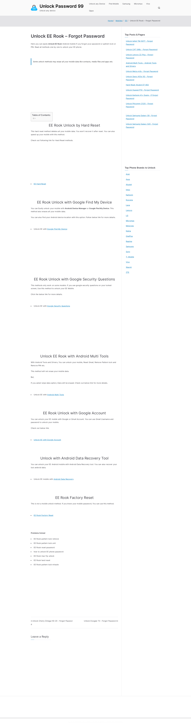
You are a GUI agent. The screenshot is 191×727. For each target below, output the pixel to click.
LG (127, 215)
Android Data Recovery (63, 479)
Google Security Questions (58, 306)
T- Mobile (130, 257)
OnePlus (129, 236)
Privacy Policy (103, 709)
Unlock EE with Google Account (47, 440)
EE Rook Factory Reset (43, 515)
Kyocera (129, 200)
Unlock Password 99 (62, 6)
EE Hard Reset (40, 184)
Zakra (109, 722)
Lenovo (129, 210)
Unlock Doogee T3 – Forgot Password (100, 621)
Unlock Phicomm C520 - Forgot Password (139, 105)
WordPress (119, 722)
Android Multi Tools (55, 395)
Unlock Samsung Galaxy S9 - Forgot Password (141, 117)
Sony (128, 252)
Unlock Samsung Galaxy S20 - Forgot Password (142, 125)
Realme (129, 241)
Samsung (126, 4)
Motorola (130, 226)
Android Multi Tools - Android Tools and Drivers (141, 64)
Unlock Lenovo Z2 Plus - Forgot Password (139, 56)
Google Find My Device (57, 229)
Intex (128, 190)
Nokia (128, 231)
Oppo (91, 11)
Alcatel (129, 184)
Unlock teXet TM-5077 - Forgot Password (139, 42)
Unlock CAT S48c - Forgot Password (141, 49)
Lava (128, 205)
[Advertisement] (74, 90)
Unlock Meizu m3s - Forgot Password (142, 71)
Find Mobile (114, 4)
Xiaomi (129, 267)
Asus (128, 179)
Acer (128, 174)
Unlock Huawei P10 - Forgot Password (142, 90)
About (100, 704)
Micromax (138, 4)
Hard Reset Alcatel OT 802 (137, 85)
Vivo (148, 4)
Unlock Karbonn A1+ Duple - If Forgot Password (142, 96)
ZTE (127, 272)
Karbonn (129, 195)
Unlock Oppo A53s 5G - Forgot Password (139, 78)
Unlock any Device (97, 4)
